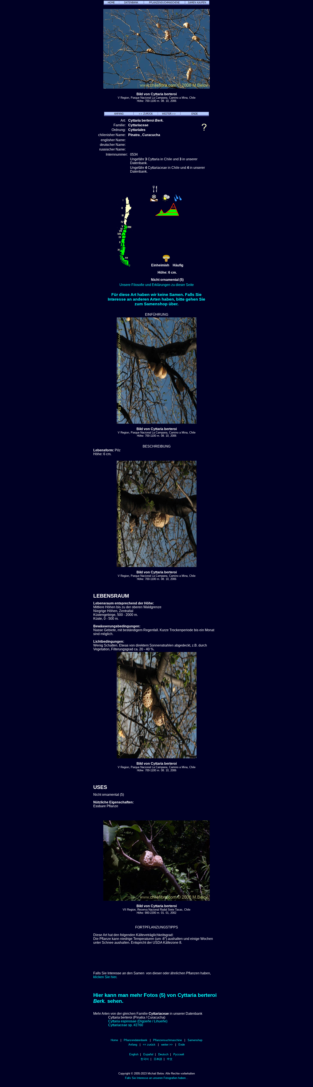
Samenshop (195, 1040)
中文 (169, 1059)
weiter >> (167, 1044)
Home (114, 1040)
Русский (178, 1054)
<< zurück (149, 1044)
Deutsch (163, 1054)
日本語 (158, 1059)
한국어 (145, 1059)
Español (148, 1054)
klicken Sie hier (104, 977)
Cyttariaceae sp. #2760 (125, 1025)
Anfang (132, 1044)
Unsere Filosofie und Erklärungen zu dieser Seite (156, 285)
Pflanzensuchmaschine (167, 1040)
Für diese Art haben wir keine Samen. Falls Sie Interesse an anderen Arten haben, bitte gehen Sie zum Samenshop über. (156, 299)
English (133, 1054)
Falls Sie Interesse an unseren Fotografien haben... (156, 1078)
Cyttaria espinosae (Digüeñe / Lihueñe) (137, 1021)
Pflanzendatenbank (135, 1040)
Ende (181, 1044)
